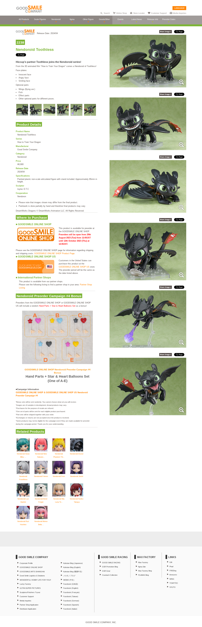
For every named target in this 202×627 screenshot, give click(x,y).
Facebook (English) (70, 588)
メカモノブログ (69, 576)
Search (107, 13)
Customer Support (159, 13)
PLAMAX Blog (143, 575)
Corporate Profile (26, 563)
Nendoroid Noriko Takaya (76, 500)
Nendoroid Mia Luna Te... (58, 500)
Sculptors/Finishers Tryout (30, 592)
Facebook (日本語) (70, 584)
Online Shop (121, 13)
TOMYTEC (173, 583)
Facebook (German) (71, 601)
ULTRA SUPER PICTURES (30, 588)
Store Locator (139, 13)
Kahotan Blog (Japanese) (73, 563)
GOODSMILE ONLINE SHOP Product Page (54, 253)
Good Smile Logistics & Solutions (32, 576)
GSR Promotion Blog (110, 567)
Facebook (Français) (71, 592)
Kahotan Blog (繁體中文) (72, 572)
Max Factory (143, 562)
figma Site (142, 567)
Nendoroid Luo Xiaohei (23, 500)
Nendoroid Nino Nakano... (41, 455)
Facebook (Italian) (70, 609)
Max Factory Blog (145, 571)
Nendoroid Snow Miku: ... (23, 455)
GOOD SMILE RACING (111, 563)
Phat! (171, 566)
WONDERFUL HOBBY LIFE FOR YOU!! (35, 580)
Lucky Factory (25, 584)
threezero (173, 575)
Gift (170, 562)
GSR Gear (106, 571)
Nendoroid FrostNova (23, 477)
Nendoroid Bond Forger (41, 500)
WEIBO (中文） (69, 580)
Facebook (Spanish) (71, 605)
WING (171, 579)
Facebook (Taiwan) (70, 596)
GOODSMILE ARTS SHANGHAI (32, 572)
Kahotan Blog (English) (72, 567)
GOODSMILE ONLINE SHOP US (74, 267)
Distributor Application (28, 609)
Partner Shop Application (29, 605)
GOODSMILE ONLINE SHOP (31, 567)
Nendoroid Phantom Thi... (58, 455)
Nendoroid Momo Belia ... (41, 522)
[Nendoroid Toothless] (148, 86)
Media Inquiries (179, 13)
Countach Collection (109, 575)
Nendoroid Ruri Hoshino (23, 522)
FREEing (172, 571)
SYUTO (172, 587)
